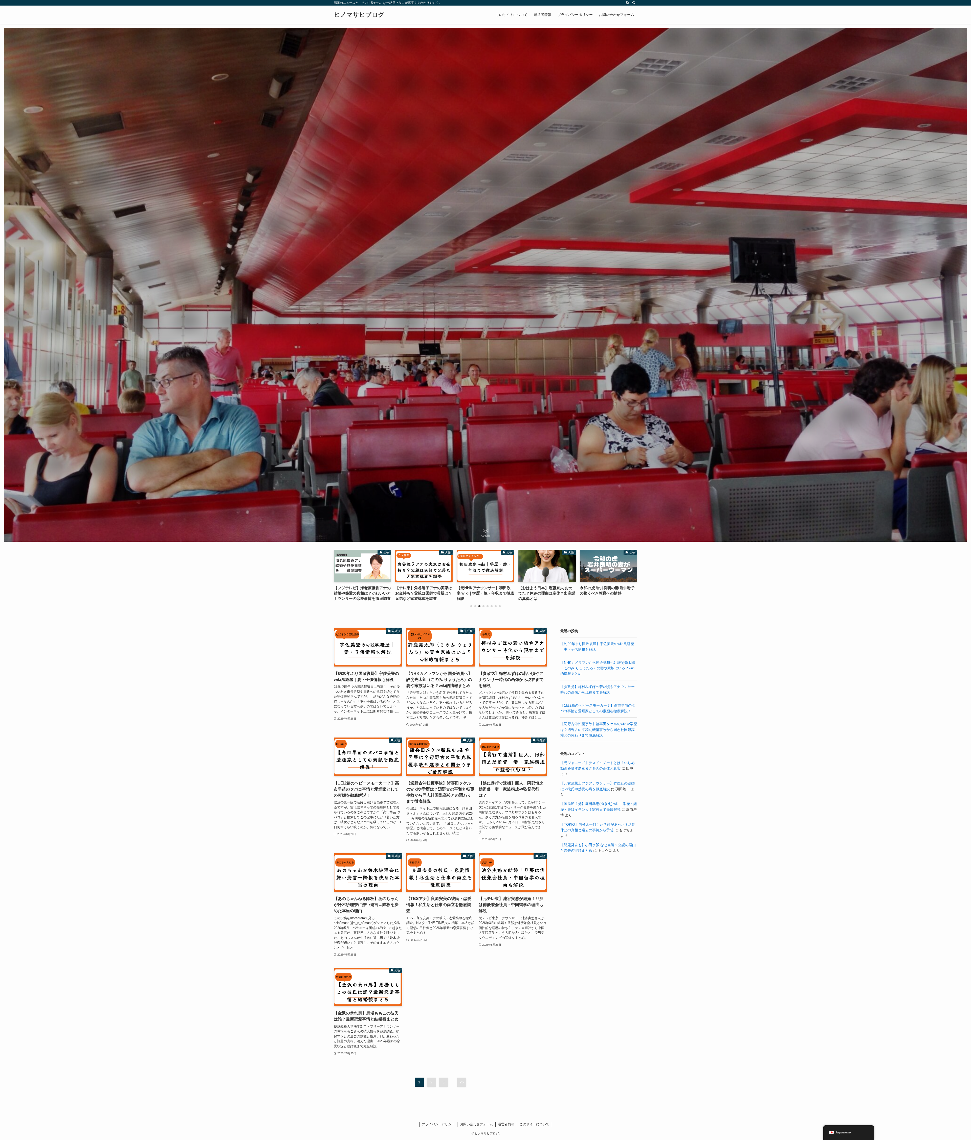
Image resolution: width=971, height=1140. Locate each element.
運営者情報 (506, 1124)
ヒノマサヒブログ (359, 15)
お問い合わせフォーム (476, 1124)
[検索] (634, 3)
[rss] (627, 3)
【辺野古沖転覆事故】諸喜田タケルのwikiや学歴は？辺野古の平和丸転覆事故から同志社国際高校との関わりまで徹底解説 (598, 729)
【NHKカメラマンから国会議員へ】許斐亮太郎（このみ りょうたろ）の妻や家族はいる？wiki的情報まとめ (597, 668)
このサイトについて (534, 1124)
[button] (471, 606)
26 (462, 1082)
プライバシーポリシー (438, 1124)
